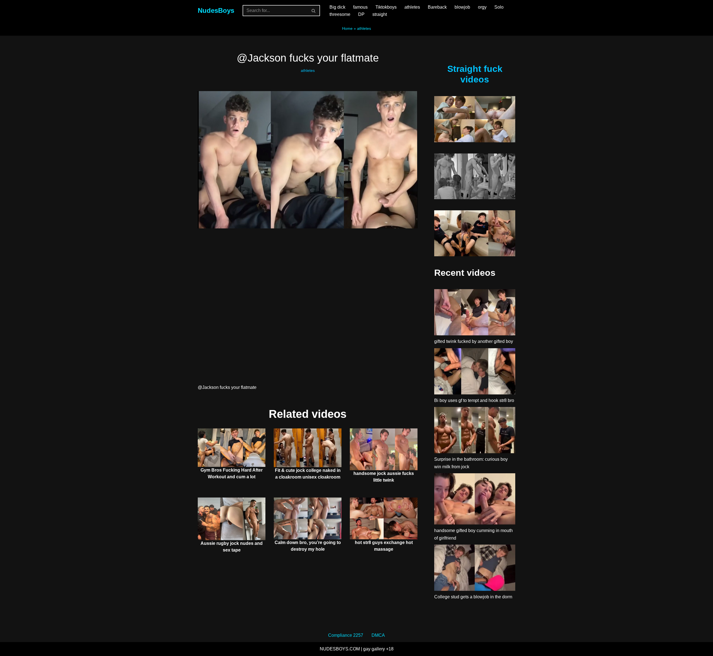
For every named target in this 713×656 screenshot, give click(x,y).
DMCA (378, 635)
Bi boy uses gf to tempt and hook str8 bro (474, 400)
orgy (482, 7)
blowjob (462, 7)
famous (360, 7)
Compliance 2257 (345, 635)
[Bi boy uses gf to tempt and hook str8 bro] (474, 372)
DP (361, 14)
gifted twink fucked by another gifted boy (473, 341)
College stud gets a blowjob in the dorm (473, 596)
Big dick (337, 7)
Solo (499, 7)
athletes (412, 7)
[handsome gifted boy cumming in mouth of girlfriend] (474, 500)
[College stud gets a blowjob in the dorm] (474, 569)
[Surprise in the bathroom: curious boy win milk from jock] (474, 431)
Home (347, 28)
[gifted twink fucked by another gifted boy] (474, 313)
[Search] (313, 10)
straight (379, 14)
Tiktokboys (386, 7)
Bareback (437, 7)
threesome (339, 14)
